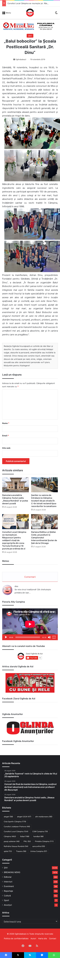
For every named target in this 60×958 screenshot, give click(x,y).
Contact (52, 938)
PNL (27, 841)
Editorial (7, 877)
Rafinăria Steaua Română (16, 846)
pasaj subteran (12, 841)
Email (5, 435)
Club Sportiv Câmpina (15, 821)
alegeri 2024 (24, 816)
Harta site (42, 938)
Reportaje (8, 891)
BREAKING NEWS (12, 872)
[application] (30, 624)
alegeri (8, 816)
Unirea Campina (38, 851)
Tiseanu (21, 851)
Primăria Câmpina (44, 841)
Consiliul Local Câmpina (16, 831)
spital (8, 851)
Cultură (7, 895)
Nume (5, 423)
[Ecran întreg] (54, 637)
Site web (6, 448)
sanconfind (38, 846)
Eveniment (9, 886)
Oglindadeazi (20, 59)
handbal (38, 836)
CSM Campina (40, 831)
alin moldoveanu (43, 816)
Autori (33, 938)
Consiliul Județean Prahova (17, 826)
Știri (30, 36)
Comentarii (30, 576)
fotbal (24, 836)
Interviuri (8, 881)
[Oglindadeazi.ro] (30, 12)
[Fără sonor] (49, 637)
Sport (6, 900)
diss (16, 586)
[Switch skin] (56, 13)
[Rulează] (6, 637)
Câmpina (10, 836)
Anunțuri (8, 905)
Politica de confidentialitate (16, 938)
